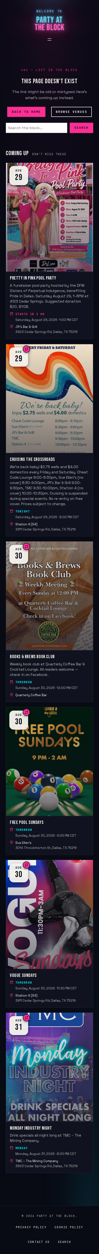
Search (81, 128)
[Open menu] (49, 39)
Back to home (26, 111)
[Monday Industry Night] (49, 1093)
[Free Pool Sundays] (49, 781)
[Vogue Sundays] (49, 933)
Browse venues (71, 111)
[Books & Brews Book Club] (49, 621)
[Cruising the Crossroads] (49, 440)
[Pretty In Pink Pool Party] (49, 251)
